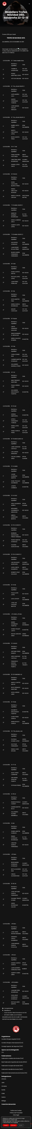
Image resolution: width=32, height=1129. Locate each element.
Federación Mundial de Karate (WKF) (12, 1069)
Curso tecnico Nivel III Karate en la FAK (15, 1013)
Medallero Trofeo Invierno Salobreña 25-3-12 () (15, 51)
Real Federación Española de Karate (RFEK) (14, 1062)
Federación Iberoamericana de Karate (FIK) (14, 1073)
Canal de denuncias (8, 1104)
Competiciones (8, 1008)
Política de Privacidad (16, 1113)
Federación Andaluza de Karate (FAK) (12, 1058)
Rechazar (13, 1125)
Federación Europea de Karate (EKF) (12, 1066)
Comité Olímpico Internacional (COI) (12, 1043)
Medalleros (7, 1010)
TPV (2, 1052)
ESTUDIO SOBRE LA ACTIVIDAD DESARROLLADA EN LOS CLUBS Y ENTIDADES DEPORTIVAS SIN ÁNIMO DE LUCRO (14, 1017)
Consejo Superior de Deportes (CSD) (12, 1046)
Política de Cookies (16, 1110)
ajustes (16, 1122)
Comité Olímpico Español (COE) (10, 1039)
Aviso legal (16, 1115)
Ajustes (20, 1125)
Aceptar (6, 1125)
